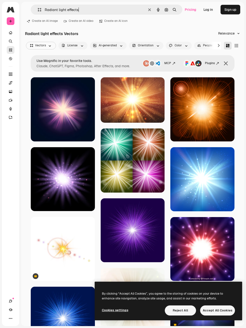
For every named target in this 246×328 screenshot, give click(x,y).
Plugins (210, 63)
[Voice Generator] (10, 109)
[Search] (10, 41)
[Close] (226, 63)
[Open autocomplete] (37, 10)
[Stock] (10, 50)
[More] (10, 318)
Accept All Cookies (217, 310)
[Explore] (10, 58)
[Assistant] (10, 117)
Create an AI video (81, 21)
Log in (208, 9)
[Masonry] (228, 45)
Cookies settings (115, 310)
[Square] (236, 45)
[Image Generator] (10, 91)
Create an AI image (45, 21)
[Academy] (10, 310)
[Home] (10, 32)
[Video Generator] (10, 100)
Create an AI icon (116, 21)
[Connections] (10, 301)
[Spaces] (10, 83)
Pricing (190, 9)
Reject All (180, 310)
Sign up (230, 9)
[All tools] (10, 74)
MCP (167, 63)
